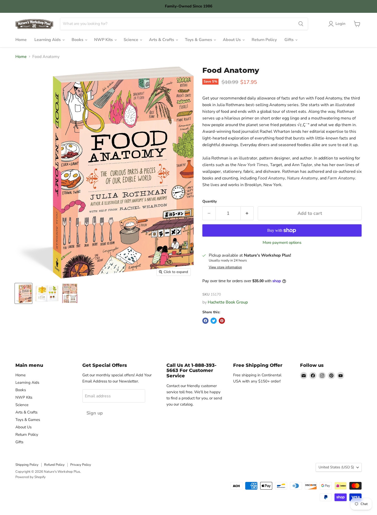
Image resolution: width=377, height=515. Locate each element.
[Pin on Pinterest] (222, 321)
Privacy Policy (80, 464)
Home (21, 40)
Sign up (94, 413)
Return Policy (264, 40)
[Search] (301, 24)
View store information (225, 267)
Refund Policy (54, 464)
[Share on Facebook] (205, 321)
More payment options (282, 242)
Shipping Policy (26, 464)
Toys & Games (199, 40)
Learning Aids (48, 40)
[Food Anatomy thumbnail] (23, 293)
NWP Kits (104, 40)
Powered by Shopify (30, 477)
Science (131, 40)
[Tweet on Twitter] (214, 321)
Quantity (209, 201)
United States (336, 467)
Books (78, 40)
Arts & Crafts (162, 40)
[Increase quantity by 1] (247, 213)
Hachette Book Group (228, 302)
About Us (232, 40)
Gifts (289, 40)
